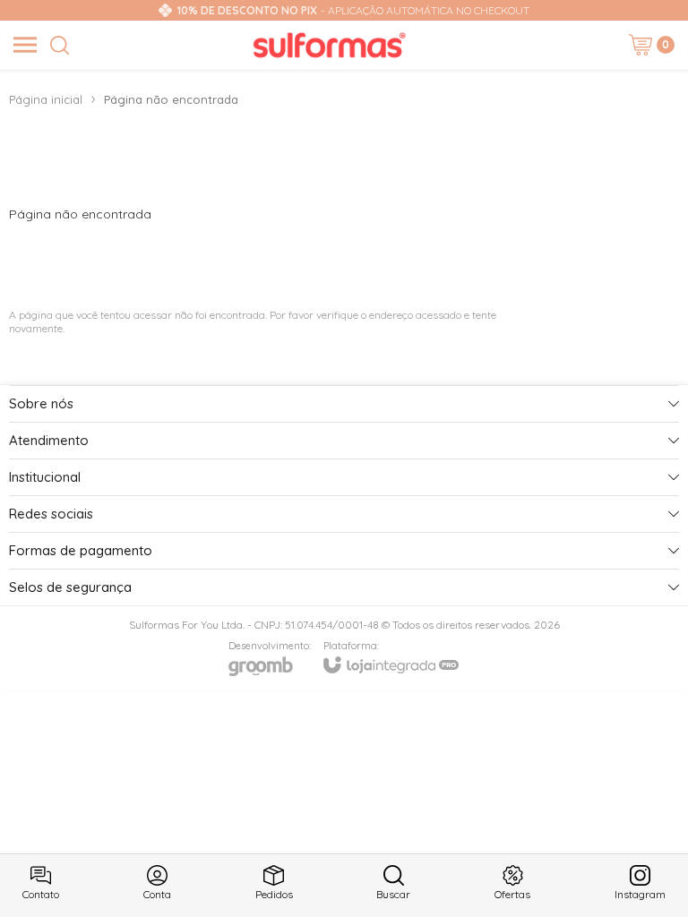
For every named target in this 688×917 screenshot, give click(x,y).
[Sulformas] (330, 45)
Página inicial (45, 99)
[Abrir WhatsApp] (643, 871)
